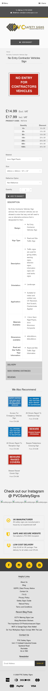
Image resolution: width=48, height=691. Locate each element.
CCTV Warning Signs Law (24, 617)
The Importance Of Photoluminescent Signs (24, 623)
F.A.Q (24, 594)
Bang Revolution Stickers (24, 620)
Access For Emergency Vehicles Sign (14, 415)
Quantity (9, 189)
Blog (24, 585)
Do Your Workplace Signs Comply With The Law (24, 629)
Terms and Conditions (24, 607)
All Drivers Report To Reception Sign (14, 444)
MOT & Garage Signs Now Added (24, 626)
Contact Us (24, 591)
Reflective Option (12, 178)
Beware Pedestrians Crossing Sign (33, 444)
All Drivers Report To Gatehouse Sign (33, 414)
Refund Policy (24, 603)
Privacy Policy (24, 597)
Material (9, 154)
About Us (24, 582)
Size (7, 166)
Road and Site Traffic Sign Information (32, 350)
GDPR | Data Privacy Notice (24, 588)
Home (8, 52)
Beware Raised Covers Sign (14, 471)
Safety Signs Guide (24, 600)
